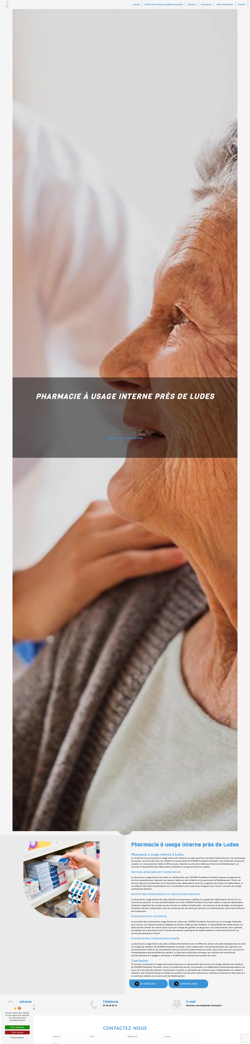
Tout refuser (17, 1032)
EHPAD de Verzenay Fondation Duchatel (164, 4)
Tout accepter (17, 1027)
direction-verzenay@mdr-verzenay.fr (204, 1005)
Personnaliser (17, 1037)
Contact (241, 4)
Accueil (136, 4)
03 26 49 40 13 (110, 1005)
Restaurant (206, 4)
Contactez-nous (188, 984)
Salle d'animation (224, 4)
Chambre (192, 4)
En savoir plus (148, 984)
